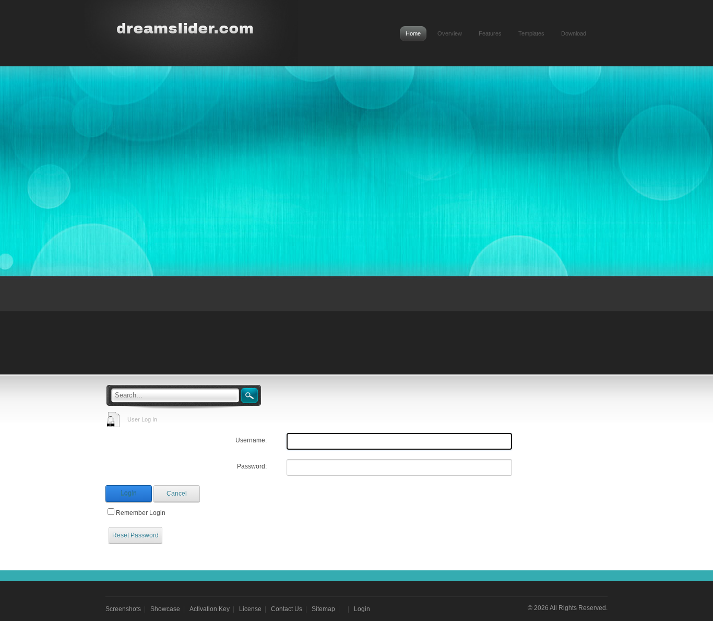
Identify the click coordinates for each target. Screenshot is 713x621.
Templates (531, 33)
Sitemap (323, 609)
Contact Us (286, 609)
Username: (251, 440)
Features (490, 33)
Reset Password (135, 535)
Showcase (165, 609)
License (250, 609)
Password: (252, 466)
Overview (449, 33)
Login (129, 493)
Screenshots (123, 609)
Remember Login (140, 513)
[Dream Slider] (183, 28)
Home (413, 33)
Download (573, 33)
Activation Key (209, 609)
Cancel (177, 493)
